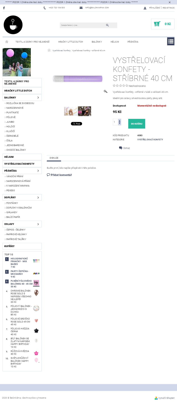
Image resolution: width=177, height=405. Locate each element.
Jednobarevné (15, 145)
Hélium (115, 41)
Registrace (168, 8)
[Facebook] (4, 7)
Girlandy (11, 212)
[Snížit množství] (119, 123)
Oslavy (9, 224)
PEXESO (10, 190)
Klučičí (10, 131)
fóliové (10, 117)
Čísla (9, 140)
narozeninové (14, 108)
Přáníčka (133, 41)
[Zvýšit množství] (119, 120)
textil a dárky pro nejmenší (33, 41)
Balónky (97, 41)
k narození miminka (18, 185)
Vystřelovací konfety (19, 163)
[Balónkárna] (13, 24)
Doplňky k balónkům (19, 207)
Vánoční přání (14, 176)
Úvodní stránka (7, 41)
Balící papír (13, 217)
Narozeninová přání (18, 181)
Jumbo (10, 122)
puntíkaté (12, 112)
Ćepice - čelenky (15, 229)
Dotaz (126, 148)
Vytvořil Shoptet (166, 398)
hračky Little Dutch (70, 41)
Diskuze (54, 158)
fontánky (12, 203)
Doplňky (10, 197)
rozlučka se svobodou (20, 103)
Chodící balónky (16, 150)
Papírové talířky (16, 239)
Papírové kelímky (16, 234)
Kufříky (9, 246)
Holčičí (10, 126)
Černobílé (12, 136)
